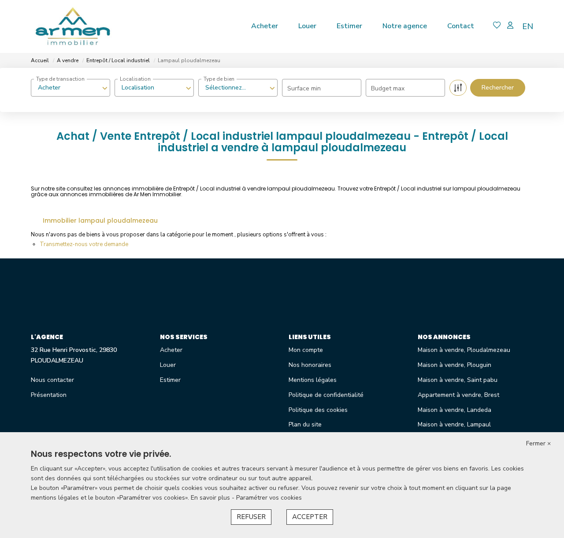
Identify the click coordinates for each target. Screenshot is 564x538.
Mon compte (306, 350)
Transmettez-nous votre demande (84, 244)
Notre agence (404, 26)
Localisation (135, 78)
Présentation (49, 395)
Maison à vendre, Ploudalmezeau (464, 350)
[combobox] (70, 87)
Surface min (304, 88)
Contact (460, 26)
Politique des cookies (318, 410)
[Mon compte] (510, 26)
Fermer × (538, 443)
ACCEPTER (309, 516)
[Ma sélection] (497, 26)
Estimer (349, 26)
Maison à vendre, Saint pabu (457, 380)
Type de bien (219, 78)
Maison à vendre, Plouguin (454, 365)
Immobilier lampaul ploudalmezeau (100, 220)
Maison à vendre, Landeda (454, 410)
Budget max (387, 88)
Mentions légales (313, 380)
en (527, 26)
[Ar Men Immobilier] (73, 26)
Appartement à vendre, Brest (458, 395)
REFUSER (251, 516)
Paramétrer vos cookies (269, 497)
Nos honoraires (310, 365)
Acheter (264, 26)
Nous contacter (52, 380)
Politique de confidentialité (326, 395)
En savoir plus (211, 497)
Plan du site (305, 424)
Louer (307, 26)
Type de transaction (60, 78)
